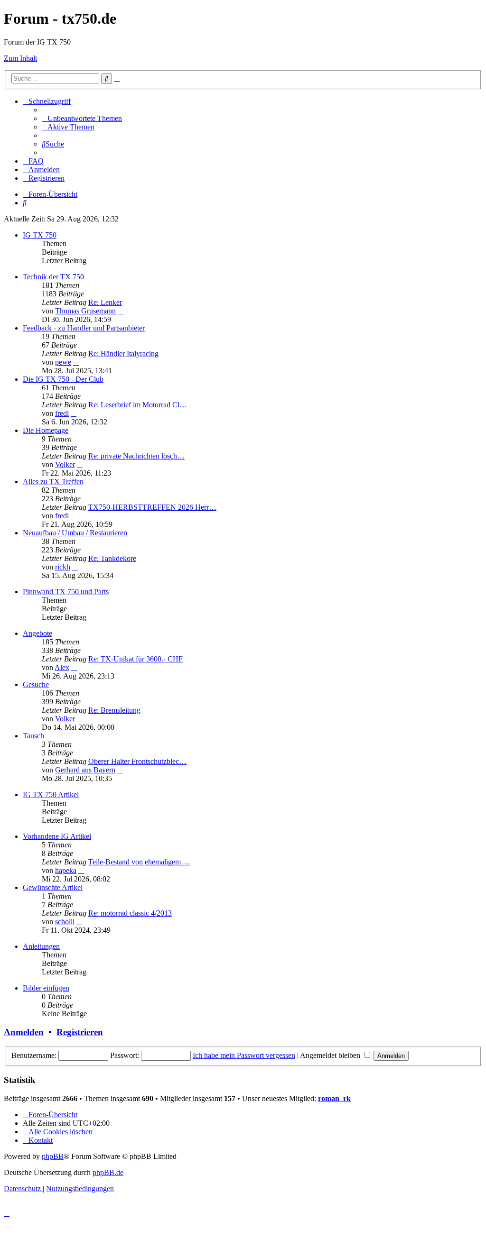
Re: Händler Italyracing (123, 353)
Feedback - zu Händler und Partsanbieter (84, 328)
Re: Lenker (105, 302)
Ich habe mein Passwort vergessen (244, 1055)
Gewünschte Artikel (53, 887)
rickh (62, 567)
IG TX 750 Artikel (51, 794)
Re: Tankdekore (112, 558)
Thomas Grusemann (85, 311)
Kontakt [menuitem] (40, 1140)
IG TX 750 (39, 235)
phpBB (53, 1156)
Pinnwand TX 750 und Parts (66, 592)
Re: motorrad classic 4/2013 (130, 913)
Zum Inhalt (20, 58)
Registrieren (79, 1032)
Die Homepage (45, 430)
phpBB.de (108, 1172)
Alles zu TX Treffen (53, 481)
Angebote (37, 633)
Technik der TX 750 (53, 277)
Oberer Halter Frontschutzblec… (137, 761)
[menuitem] (82, 118)
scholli (65, 922)
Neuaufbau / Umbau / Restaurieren (75, 533)
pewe (63, 362)
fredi (62, 413)
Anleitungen (41, 946)
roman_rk (334, 1098)
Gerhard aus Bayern (85, 770)
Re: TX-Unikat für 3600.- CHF (135, 659)
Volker (65, 464)
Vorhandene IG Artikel (57, 836)
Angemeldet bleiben (331, 1055)
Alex (62, 667)
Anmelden (24, 1032)
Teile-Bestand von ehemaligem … (139, 862)
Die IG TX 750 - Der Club (63, 379)
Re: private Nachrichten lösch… (136, 456)
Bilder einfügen (46, 988)
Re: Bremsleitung (114, 710)
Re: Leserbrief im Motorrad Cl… (137, 405)
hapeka (65, 870)
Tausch (33, 736)
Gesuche (36, 684)
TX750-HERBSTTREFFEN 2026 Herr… (152, 507)
